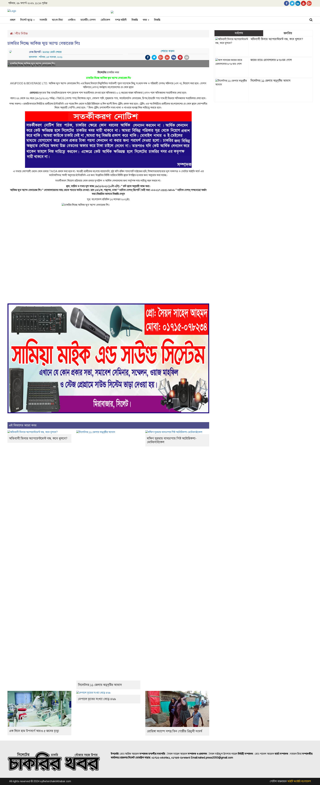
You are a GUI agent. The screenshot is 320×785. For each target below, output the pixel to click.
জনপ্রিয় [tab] (288, 33)
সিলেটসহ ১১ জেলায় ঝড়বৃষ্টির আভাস (100, 685)
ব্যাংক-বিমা (57, 20)
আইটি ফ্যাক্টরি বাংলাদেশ (299, 781)
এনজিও (72, 20)
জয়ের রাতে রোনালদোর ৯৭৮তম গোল (271, 60)
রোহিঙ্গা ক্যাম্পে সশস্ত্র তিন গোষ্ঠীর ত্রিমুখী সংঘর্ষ (174, 731)
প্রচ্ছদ (12, 20)
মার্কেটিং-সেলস (88, 20)
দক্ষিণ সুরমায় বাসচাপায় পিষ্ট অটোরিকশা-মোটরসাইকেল (171, 440)
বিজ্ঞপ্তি (135, 20)
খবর (145, 20)
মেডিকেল (105, 20)
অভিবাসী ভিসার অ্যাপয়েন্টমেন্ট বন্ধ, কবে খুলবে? (38, 438)
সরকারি (43, 20)
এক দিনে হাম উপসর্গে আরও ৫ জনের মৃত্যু (34, 731)
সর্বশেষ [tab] (239, 33)
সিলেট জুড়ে (26, 20)
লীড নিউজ (21, 33)
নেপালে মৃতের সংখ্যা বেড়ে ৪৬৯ (97, 699)
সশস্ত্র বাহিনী (121, 20)
